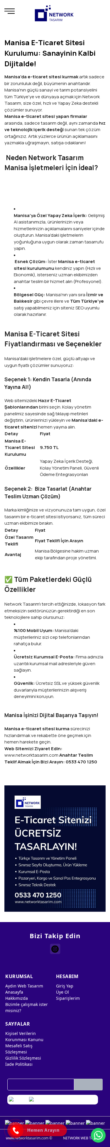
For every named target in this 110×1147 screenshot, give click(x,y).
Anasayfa (14, 992)
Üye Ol (62, 992)
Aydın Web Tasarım (24, 986)
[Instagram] (55, 949)
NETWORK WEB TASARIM (83, 1138)
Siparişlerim (68, 998)
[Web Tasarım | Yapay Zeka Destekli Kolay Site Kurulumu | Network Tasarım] (54, 13)
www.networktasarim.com (31, 755)
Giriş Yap (64, 986)
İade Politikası (19, 1064)
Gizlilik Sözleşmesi (23, 1058)
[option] (55, 848)
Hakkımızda (16, 998)
